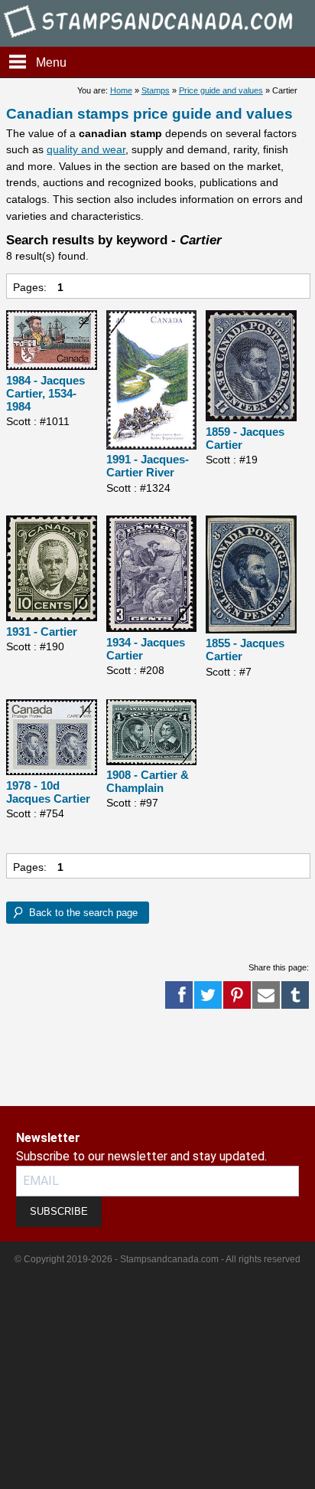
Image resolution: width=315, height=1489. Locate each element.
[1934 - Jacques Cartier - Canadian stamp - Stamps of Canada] (151, 574)
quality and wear (86, 149)
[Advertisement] (61, 1058)
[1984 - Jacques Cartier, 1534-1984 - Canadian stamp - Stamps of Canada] (51, 341)
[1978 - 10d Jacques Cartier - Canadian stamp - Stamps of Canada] (51, 738)
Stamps (155, 90)
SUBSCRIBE (59, 1211)
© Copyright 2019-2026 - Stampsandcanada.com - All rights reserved (157, 1259)
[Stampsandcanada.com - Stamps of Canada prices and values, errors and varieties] (157, 39)
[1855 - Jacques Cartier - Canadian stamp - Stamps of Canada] (251, 575)
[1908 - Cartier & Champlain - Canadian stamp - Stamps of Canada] (151, 733)
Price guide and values (221, 90)
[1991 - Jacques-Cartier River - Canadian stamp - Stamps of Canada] (151, 381)
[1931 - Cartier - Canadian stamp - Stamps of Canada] (51, 569)
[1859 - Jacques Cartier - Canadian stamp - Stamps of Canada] (251, 367)
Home (121, 90)
